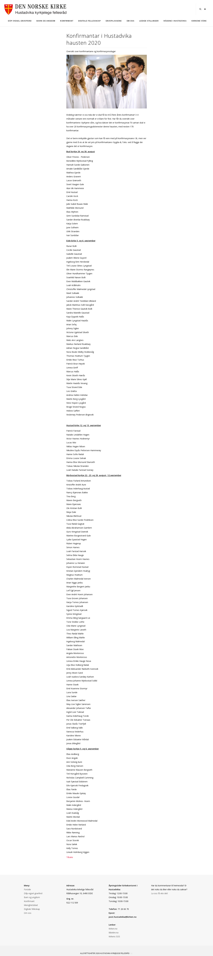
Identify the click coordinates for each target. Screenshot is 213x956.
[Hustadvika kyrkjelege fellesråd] (35, 9)
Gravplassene (114, 21)
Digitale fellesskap (89, 21)
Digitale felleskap (32, 909)
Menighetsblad (31, 905)
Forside (27, 889)
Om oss (130, 21)
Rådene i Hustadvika (175, 21)
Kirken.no (113, 928)
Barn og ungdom (46, 21)
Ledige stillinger (149, 21)
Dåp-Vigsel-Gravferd (20, 21)
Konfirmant (66, 21)
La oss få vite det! (159, 893)
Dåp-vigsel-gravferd (33, 893)
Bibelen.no (114, 932)
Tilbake (69, 857)
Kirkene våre (199, 21)
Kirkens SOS (114, 936)
